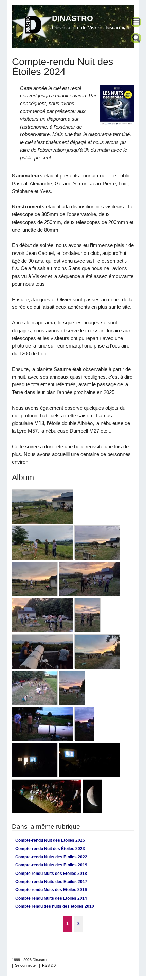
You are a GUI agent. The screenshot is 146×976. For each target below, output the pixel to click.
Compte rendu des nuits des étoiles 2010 (54, 906)
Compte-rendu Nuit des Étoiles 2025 (50, 840)
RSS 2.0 (49, 965)
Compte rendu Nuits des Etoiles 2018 (51, 873)
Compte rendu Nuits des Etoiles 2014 (51, 898)
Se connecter (26, 965)
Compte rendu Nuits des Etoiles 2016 (51, 889)
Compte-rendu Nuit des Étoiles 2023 (50, 848)
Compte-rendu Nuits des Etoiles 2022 (51, 857)
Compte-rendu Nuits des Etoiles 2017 (51, 881)
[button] (137, 23)
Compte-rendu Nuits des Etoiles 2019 (51, 865)
